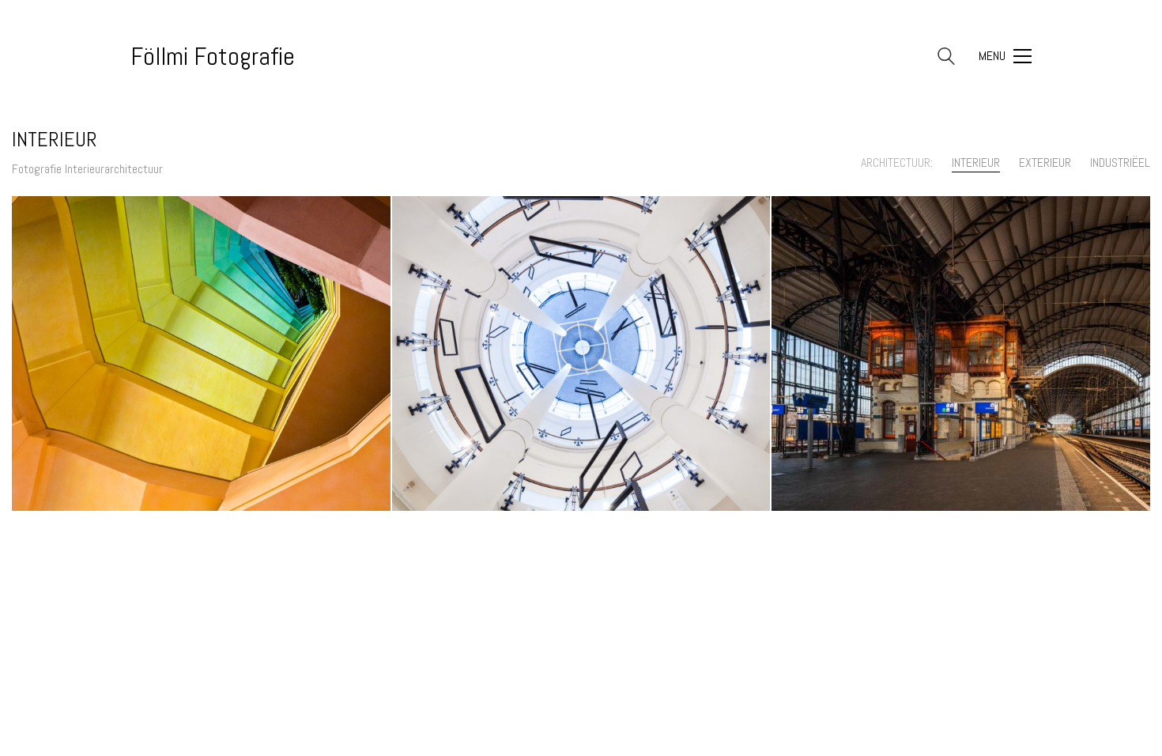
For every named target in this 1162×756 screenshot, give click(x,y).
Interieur (976, 162)
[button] (1005, 56)
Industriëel (1120, 162)
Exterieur (1045, 162)
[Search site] (946, 58)
